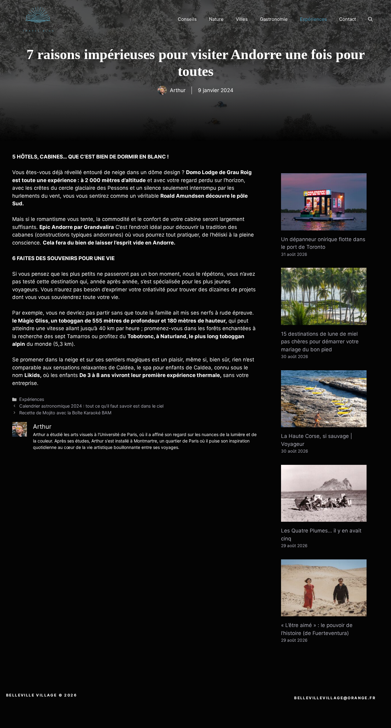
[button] (370, 19)
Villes (242, 19)
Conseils (187, 19)
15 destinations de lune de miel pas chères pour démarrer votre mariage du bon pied (320, 342)
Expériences (313, 19)
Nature (216, 19)
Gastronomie (274, 19)
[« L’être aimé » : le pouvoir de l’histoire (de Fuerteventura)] (324, 612)
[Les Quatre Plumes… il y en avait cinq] (324, 518)
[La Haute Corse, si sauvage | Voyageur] (324, 423)
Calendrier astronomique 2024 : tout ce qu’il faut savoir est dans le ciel (91, 406)
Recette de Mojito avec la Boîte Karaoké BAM (65, 412)
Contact (347, 19)
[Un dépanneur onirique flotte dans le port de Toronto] (324, 226)
